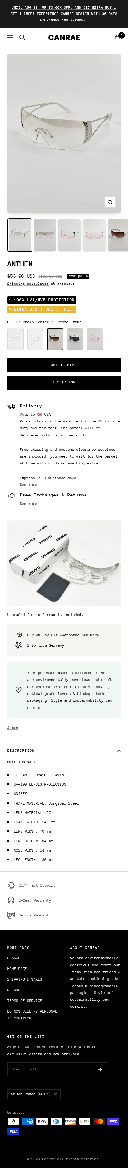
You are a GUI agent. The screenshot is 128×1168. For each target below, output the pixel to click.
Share (12, 727)
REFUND (14, 990)
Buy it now (64, 382)
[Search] (22, 37)
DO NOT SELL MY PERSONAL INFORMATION (32, 1014)
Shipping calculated (28, 284)
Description (21, 751)
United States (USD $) (31, 1094)
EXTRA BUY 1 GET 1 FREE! (44, 309)
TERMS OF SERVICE (24, 1001)
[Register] (100, 1069)
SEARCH (14, 958)
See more (28, 484)
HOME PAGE (17, 969)
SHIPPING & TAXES (24, 979)
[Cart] (117, 37)
